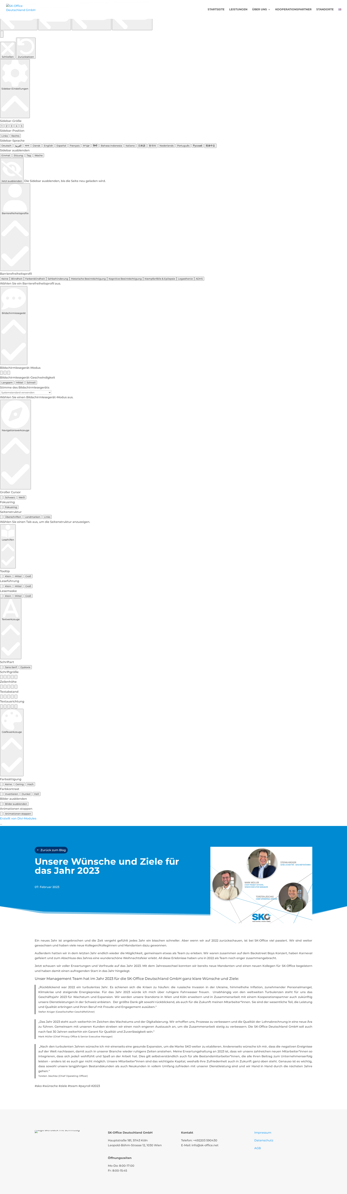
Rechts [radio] (15, 135)
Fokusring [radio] (11, 507)
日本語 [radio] (141, 145)
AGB (257, 1148)
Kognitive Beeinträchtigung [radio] (125, 278)
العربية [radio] (18, 145)
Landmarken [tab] (32, 516)
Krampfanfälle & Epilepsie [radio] (160, 278)
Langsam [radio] (7, 382)
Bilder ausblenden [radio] (16, 803)
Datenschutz (263, 1140)
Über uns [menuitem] (259, 9)
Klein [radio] (8, 576)
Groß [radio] (28, 576)
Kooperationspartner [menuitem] (293, 9)
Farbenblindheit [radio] (35, 278)
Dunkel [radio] (26, 794)
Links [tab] (47, 516)
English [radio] (48, 145)
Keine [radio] (4, 278)
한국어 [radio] (152, 145)
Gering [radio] (20, 784)
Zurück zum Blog (53, 850)
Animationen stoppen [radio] (18, 813)
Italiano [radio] (130, 145)
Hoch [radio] (30, 784)
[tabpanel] (173, 521)
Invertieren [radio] (11, 794)
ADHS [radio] (199, 278)
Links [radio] (4, 135)
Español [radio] (61, 145)
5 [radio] (21, 125)
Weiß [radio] (22, 497)
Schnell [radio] (31, 382)
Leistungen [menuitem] (238, 9)
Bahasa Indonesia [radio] (111, 145)
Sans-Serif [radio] (11, 667)
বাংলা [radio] (27, 145)
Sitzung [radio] (18, 155)
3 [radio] (11, 125)
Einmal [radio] (5, 155)
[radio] (1, 373)
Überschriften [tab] (13, 516)
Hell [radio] (36, 794)
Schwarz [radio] (10, 497)
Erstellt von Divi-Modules (18, 818)
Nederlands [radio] (167, 145)
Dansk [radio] (36, 145)
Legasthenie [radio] (185, 278)
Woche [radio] (39, 155)
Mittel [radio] (19, 382)
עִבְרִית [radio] (86, 145)
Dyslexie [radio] (25, 667)
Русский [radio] (197, 145)
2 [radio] (6, 125)
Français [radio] (75, 145)
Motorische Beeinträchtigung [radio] (88, 278)
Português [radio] (183, 145)
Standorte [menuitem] (325, 9)
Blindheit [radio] (16, 278)
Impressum (262, 1132)
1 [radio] (1, 125)
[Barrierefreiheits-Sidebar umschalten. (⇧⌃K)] (1, 34)
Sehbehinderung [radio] (58, 278)
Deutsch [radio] (6, 145)
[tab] (1, 517)
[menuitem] (339, 13)
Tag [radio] (29, 155)
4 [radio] (16, 125)
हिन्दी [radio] (95, 145)
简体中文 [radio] (210, 145)
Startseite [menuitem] (216, 9)
